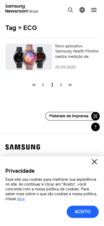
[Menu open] (94, 10)
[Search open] (70, 10)
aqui (21, 199)
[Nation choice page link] (82, 10)
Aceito (83, 211)
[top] (95, 127)
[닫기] (94, 161)
